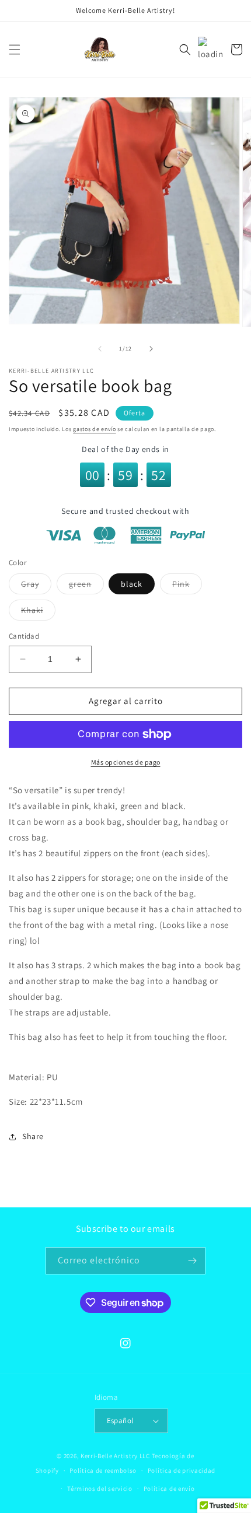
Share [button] (33, 1136)
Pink (187, 586)
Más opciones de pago (126, 762)
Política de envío (169, 1488)
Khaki (38, 612)
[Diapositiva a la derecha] (151, 349)
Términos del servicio (100, 1488)
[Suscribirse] (192, 1260)
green (86, 586)
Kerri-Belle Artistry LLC (115, 1456)
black (131, 584)
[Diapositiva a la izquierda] (100, 349)
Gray (36, 586)
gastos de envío (94, 429)
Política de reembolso (103, 1470)
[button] (14, 49)
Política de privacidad (181, 1470)
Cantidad (24, 636)
